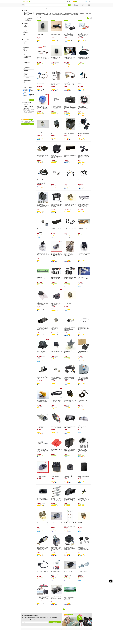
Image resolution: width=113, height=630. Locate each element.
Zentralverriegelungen (29, 18)
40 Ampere (45, 281)
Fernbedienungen (28, 20)
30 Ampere (41, 281)
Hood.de (25, 1)
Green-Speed (26, 108)
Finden (31, 99)
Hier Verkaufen (26, 104)
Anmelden (55, 622)
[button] (90, 1)
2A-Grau (73, 526)
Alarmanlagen (27, 15)
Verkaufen (68, 1)
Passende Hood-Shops (28, 106)
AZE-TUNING (25, 113)
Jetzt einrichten (27, 124)
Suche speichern (39, 17)
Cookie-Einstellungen (50, 628)
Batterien (26, 17)
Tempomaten (27, 19)
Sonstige (26, 21)
